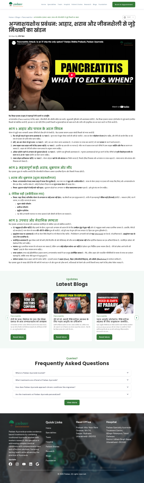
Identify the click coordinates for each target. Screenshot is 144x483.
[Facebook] (10, 464)
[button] (136, 318)
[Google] (37, 464)
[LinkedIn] (30, 464)
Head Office (83, 421)
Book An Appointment (124, 4)
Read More (18, 337)
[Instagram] (17, 464)
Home (43, 4)
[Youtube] (24, 464)
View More (72, 402)
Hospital (111, 421)
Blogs (17, 17)
